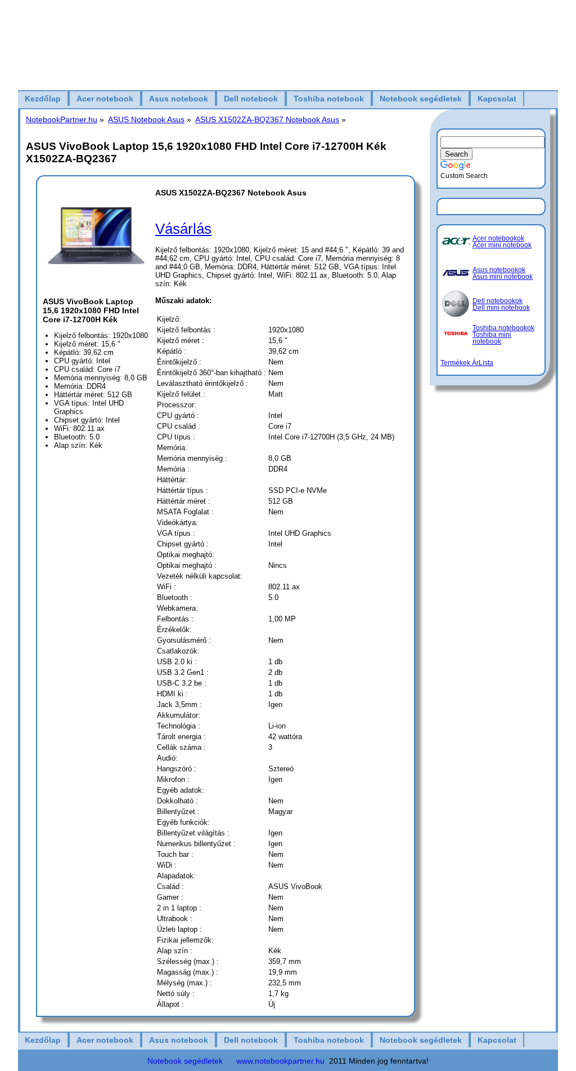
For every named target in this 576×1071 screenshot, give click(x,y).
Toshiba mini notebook (491, 338)
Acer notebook (104, 98)
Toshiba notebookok (503, 328)
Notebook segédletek (421, 98)
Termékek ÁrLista (466, 362)
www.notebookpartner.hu (280, 1060)
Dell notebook (251, 98)
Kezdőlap (43, 98)
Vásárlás (183, 229)
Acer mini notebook (502, 245)
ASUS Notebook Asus (146, 119)
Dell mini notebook (501, 307)
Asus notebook (178, 98)
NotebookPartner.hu (61, 119)
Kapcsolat (497, 98)
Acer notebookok (498, 238)
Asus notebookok (498, 269)
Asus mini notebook (502, 276)
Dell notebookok (497, 300)
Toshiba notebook (329, 98)
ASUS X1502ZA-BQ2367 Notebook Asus (267, 119)
